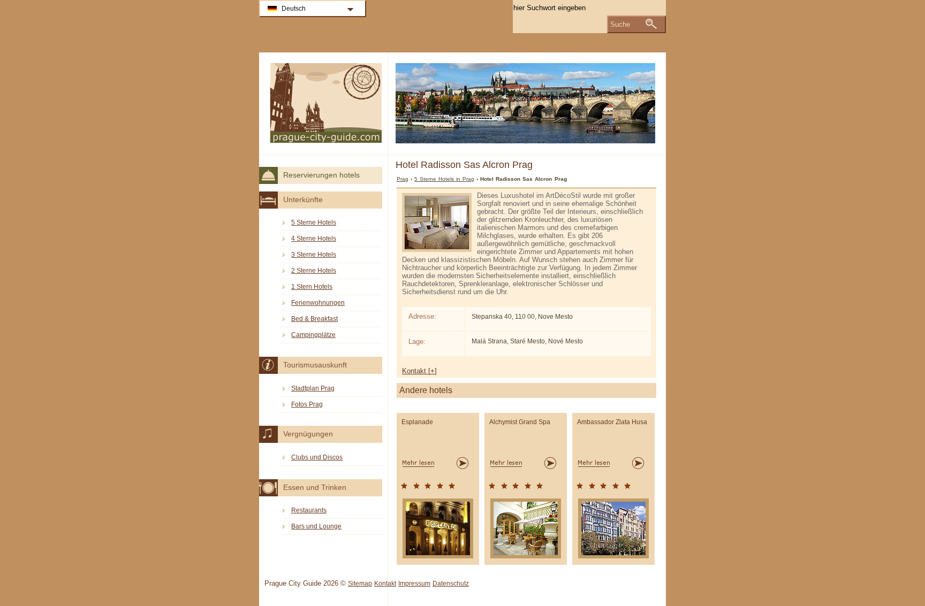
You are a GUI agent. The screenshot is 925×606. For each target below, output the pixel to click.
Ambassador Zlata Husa (612, 422)
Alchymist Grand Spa (519, 422)
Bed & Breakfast (314, 319)
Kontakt (385, 583)
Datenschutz (451, 583)
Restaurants (309, 510)
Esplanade (417, 422)
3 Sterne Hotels (313, 254)
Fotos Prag (307, 404)
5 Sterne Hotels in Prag (444, 179)
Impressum (414, 583)
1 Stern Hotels (311, 286)
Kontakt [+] (419, 371)
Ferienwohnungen (318, 302)
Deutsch (294, 8)
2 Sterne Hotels (313, 270)
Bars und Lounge (316, 526)
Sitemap (360, 583)
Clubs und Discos (317, 457)
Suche (620, 24)
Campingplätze (313, 335)
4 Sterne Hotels (313, 238)
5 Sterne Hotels (313, 222)
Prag (402, 179)
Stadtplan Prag (313, 388)
